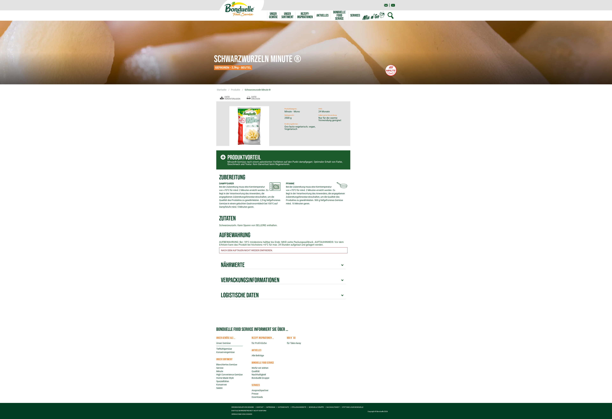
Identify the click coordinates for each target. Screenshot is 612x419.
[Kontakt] (386, 5)
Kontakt (260, 407)
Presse (255, 393)
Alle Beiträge (258, 355)
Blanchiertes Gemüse (226, 364)
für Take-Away (294, 343)
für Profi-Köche (259, 343)
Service (219, 368)
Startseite (222, 89)
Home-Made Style (225, 378)
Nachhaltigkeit (259, 374)
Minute (219, 371)
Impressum (270, 407)
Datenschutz (283, 407)
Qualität (256, 371)
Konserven (221, 384)
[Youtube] (393, 5)
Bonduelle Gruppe (260, 378)
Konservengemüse (225, 352)
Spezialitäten (222, 381)
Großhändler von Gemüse (242, 407)
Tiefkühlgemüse (224, 349)
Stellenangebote (298, 407)
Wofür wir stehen (260, 368)
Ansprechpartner (260, 390)
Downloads (257, 397)
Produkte (235, 89)
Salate (219, 388)
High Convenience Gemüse (229, 374)
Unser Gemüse (223, 343)
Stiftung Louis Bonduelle (352, 407)
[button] (287, 15)
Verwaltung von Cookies (241, 414)
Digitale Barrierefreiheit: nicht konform (248, 411)
